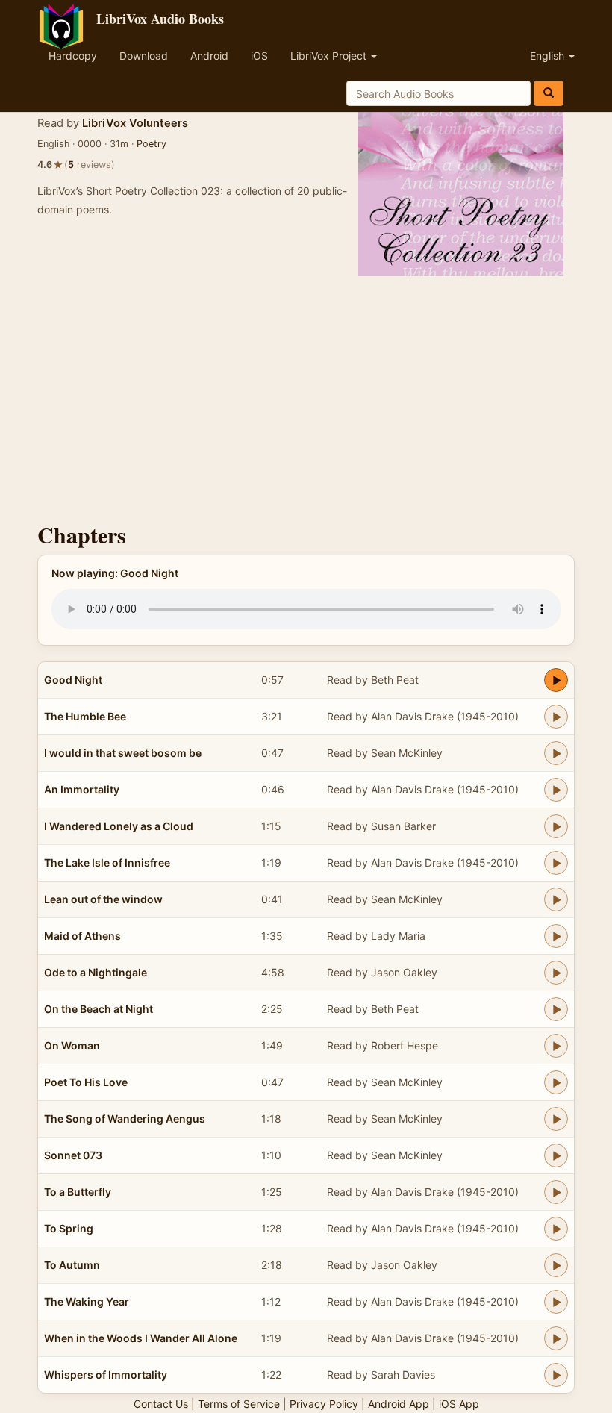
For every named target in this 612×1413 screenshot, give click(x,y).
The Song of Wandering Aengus (124, 1118)
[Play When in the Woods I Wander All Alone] (556, 1338)
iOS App (459, 1403)
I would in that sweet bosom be (123, 752)
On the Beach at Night (98, 1008)
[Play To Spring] (556, 1229)
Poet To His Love (86, 1082)
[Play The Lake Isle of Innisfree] (556, 863)
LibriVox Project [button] (329, 55)
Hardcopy (73, 55)
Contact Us (161, 1403)
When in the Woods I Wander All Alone (140, 1338)
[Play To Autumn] (556, 1265)
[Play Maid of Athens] (556, 936)
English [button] (548, 55)
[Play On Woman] (556, 1046)
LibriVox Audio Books (160, 18)
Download (143, 55)
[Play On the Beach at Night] (556, 1009)
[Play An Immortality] (556, 790)
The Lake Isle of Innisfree (107, 862)
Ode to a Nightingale (95, 972)
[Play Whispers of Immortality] (556, 1375)
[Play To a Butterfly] (556, 1192)
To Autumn (72, 1264)
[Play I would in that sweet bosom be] (556, 753)
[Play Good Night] (556, 680)
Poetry (151, 143)
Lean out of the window (103, 899)
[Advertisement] (306, 395)
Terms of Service (239, 1403)
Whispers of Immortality (105, 1374)
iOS (259, 55)
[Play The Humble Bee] (556, 717)
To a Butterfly (77, 1191)
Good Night (73, 679)
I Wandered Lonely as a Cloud (118, 826)
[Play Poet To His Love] (556, 1082)
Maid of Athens (82, 935)
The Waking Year (86, 1301)
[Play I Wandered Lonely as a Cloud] (556, 826)
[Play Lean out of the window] (556, 899)
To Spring (68, 1228)
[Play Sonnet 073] (556, 1155)
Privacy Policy (324, 1403)
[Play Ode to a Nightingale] (556, 973)
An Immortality (81, 789)
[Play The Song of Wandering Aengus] (556, 1119)
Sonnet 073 (73, 1155)
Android (209, 55)
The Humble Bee (85, 716)
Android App (398, 1403)
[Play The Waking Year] (556, 1302)
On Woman (72, 1045)
